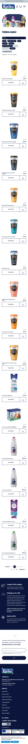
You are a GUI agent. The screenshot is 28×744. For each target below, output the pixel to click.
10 (17, 569)
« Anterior (7, 566)
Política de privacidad (16, 653)
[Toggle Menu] (24, 6)
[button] (11, 43)
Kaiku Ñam (5, 710)
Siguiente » (22, 569)
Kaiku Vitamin (5, 713)
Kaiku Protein (6, 707)
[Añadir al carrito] (23, 82)
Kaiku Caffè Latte (6, 697)
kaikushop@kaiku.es (6, 681)
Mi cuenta (5, 718)
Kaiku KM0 (4, 691)
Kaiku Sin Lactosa (7, 699)
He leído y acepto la (12, 653)
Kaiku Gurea (5, 694)
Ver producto (11, 82)
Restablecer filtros (7, 51)
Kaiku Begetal (6, 702)
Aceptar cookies (14, 741)
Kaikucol (4, 705)
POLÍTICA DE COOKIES (6, 739)
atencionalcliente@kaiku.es (7, 685)
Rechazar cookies (6, 741)
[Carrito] (20, 6)
